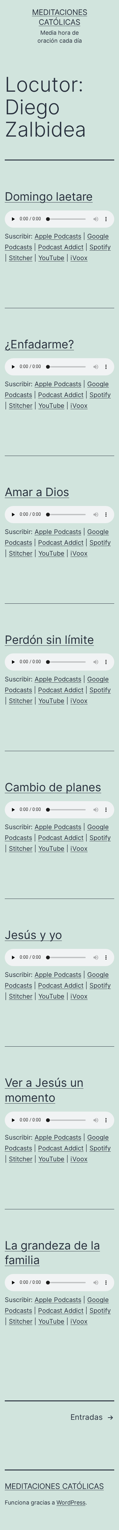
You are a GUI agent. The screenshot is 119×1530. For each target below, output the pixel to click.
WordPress (70, 1502)
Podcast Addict (60, 247)
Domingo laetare (49, 196)
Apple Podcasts (58, 236)
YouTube (51, 258)
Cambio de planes (53, 787)
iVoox (79, 258)
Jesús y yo (33, 935)
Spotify (100, 247)
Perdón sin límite (49, 640)
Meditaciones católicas (54, 1486)
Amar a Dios (37, 492)
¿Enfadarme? (39, 344)
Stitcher (20, 258)
